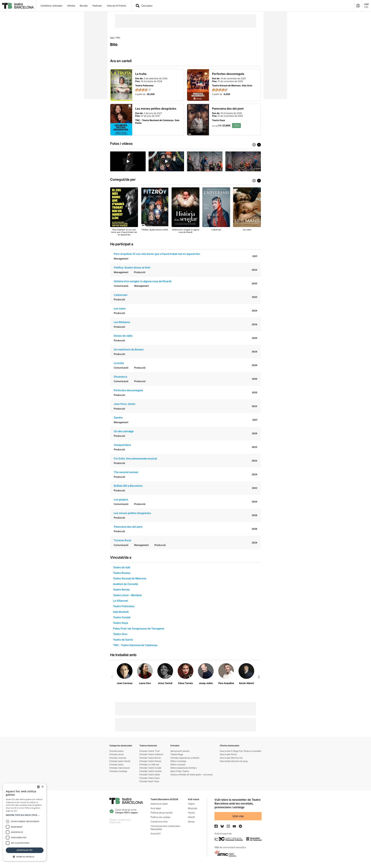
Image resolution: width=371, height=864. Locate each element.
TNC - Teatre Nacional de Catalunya (135, 645)
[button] (24, 815)
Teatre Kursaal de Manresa (129, 578)
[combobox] (245, 6)
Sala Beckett (121, 611)
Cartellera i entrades (51, 5)
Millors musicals (177, 764)
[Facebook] (216, 826)
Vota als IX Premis (116, 5)
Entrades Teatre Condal (150, 768)
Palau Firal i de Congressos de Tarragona (138, 628)
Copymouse (115, 822)
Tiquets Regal (176, 754)
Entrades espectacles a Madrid (184, 758)
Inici (112, 37)
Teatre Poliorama (123, 606)
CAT (366, 4)
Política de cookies (160, 817)
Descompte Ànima (228, 754)
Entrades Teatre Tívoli (149, 751)
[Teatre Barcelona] (18, 6)
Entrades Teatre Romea (150, 761)
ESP (366, 7)
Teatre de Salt (121, 567)
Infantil (191, 817)
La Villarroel (120, 600)
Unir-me (238, 816)
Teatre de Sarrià (123, 639)
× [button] (42, 787)
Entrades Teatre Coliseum (151, 754)
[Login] (358, 6)
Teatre (191, 803)
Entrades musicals (117, 758)
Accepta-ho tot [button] (25, 850)
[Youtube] (234, 826)
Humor (191, 812)
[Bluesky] (222, 826)
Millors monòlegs (178, 761)
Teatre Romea (121, 572)
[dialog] (24, 822)
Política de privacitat (161, 812)
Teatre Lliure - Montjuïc (127, 595)
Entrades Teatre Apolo (149, 774)
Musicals (192, 808)
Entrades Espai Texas (149, 781)
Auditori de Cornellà (125, 584)
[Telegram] (240, 826)
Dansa (191, 821)
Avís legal (156, 808)
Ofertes (71, 5)
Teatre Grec (120, 634)
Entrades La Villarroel (149, 764)
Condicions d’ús (159, 821)
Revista (84, 5)
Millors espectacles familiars (183, 768)
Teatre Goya (120, 622)
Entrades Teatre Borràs (150, 758)
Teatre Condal (121, 617)
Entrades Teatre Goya (149, 778)
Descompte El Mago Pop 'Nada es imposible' (241, 751)
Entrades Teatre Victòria (150, 771)
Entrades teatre (116, 751)
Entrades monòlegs (118, 771)
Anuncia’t (156, 833)
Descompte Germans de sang (233, 761)
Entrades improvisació (119, 768)
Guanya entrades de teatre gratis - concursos (191, 774)
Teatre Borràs (121, 589)
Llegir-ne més (11, 811)
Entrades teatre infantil (119, 761)
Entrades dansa (116, 754)
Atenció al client (159, 803)
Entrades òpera (116, 764)
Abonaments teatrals (179, 751)
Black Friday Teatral (179, 771)
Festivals (97, 5)
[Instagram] (228, 826)
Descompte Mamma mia (231, 758)
